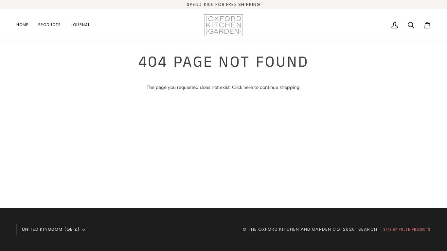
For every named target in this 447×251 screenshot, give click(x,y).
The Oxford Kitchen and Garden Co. (295, 229)
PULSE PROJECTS (415, 229)
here (248, 87)
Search (367, 229)
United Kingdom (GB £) (51, 229)
